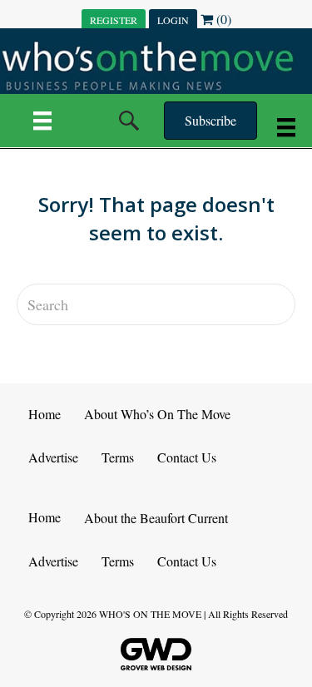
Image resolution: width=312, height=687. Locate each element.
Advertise (53, 457)
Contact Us (186, 457)
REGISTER (113, 20)
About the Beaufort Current (156, 517)
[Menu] (42, 120)
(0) (222, 18)
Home (44, 414)
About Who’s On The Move (157, 414)
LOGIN (173, 20)
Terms (118, 457)
